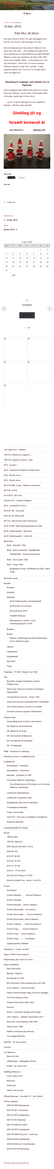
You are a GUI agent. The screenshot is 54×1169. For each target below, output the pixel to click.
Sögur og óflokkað (11, 964)
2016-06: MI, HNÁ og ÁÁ (14, 515)
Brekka (10, 634)
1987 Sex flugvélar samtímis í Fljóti (18, 459)
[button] (24, 327)
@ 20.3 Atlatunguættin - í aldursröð (18, 536)
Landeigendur (9, 761)
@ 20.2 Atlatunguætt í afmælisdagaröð (25, 601)
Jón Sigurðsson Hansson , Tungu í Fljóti (23, 697)
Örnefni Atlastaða (14, 900)
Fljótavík (13, 4)
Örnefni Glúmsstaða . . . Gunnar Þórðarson (24, 914)
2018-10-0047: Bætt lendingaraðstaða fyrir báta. (23, 526)
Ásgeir (18, 22)
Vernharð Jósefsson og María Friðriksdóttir (24, 711)
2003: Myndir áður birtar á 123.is (20, 846)
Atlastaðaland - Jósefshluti (17, 765)
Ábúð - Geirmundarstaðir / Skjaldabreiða (23, 550)
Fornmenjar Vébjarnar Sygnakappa (21, 780)
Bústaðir (7, 583)
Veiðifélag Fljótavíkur (12, 1071)
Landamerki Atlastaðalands (18, 792)
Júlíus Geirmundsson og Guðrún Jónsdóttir (24, 706)
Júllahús (10, 646)
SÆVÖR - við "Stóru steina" (15, 1042)
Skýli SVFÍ (11, 661)
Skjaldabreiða (12, 656)
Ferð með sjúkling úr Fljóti (17, 997)
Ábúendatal (8, 541)
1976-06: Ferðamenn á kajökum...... (18, 454)
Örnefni (7, 886)
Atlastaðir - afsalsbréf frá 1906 (19, 775)
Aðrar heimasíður (14, 968)
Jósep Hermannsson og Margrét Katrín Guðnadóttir (28, 701)
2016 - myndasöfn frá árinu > (15, 505)
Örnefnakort (12, 890)
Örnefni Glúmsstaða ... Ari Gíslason (21, 909)
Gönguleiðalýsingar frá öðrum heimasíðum (24, 721)
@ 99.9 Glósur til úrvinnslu (20, 606)
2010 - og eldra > (11, 465)
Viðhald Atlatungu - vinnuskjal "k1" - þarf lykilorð (23, 1096)
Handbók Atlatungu (17, 615)
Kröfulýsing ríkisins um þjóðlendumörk (19, 756)
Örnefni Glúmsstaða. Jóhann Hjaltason (23, 919)
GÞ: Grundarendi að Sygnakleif (19, 740)
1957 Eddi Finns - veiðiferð (14, 449)
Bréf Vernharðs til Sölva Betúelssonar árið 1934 (26, 983)
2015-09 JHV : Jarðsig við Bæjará (17, 500)
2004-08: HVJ (12, 851)
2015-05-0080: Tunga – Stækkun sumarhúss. (22, 485)
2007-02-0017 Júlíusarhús (17, 1110)
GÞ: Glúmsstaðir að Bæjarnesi (19, 735)
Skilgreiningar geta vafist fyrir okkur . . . (20, 959)
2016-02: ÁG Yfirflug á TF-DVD (19, 875)
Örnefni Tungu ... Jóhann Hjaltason (21, 933)
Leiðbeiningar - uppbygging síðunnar (21, 1061)
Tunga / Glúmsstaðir (15, 812)
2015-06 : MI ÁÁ (10, 490)
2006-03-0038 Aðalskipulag (18, 1105)
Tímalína (7, 1047)
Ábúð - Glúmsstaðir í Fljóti (17, 559)
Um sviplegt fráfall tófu (16, 1036)
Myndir (6, 832)
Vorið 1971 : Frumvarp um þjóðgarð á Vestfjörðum (27, 817)
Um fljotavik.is (9, 1052)
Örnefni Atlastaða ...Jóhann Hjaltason (22, 904)
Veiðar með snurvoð (15, 1090)
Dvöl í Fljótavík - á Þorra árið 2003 (21, 987)
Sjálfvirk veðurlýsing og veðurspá (20, 1031)
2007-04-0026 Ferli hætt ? (17, 1124)
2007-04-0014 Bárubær (16, 1119)
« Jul (13, 274)
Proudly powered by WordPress (16, 1163)
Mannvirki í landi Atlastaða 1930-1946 (22, 1021)
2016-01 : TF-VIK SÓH (16, 870)
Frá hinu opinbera (11, 1101)
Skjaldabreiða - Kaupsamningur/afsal (25, 554)
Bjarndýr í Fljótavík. (15, 973)
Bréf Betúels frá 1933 (15, 978)
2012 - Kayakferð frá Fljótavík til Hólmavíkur (22, 470)
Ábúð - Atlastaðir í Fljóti (16, 545)
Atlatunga (10, 597)
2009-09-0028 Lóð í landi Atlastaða (21, 1144)
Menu (28, 13)
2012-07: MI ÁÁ (13, 856)
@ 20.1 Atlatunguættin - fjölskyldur (18, 531)
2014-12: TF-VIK (13, 865)
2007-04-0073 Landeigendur (18, 1129)
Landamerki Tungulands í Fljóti (19, 797)
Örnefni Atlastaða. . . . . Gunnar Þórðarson (24, 895)
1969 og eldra (12, 836)
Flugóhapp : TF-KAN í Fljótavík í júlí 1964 (20, 672)
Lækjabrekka (12, 651)
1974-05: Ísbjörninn (14, 841)
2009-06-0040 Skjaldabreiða (18, 1139)
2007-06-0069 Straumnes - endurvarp (22, 1134)
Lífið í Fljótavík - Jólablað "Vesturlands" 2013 (25, 1016)
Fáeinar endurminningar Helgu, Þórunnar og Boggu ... (28, 992)
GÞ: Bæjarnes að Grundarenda (19, 726)
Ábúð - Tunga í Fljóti (15, 564)
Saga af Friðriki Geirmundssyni (16, 954)
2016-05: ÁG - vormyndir (14, 510)
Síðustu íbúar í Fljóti (15, 1026)
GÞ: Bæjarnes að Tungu (16, 731)
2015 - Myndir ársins (12, 480)
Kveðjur (11, 202)
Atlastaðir (10, 592)
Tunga (9, 666)
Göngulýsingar (10, 717)
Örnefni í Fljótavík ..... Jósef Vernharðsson (24, 924)
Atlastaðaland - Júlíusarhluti (18, 770)
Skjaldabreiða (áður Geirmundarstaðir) (22, 802)
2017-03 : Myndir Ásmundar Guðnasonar (20, 520)
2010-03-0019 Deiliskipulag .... (19, 1148)
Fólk (5, 677)
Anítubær (10, 587)
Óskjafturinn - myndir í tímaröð (16, 949)
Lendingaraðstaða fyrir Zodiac (16, 827)
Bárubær (10, 629)
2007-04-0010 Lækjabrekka (18, 1115)
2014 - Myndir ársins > (13, 475)
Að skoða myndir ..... (12, 578)
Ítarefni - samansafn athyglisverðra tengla (24, 1012)
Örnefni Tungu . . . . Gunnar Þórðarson (22, 928)
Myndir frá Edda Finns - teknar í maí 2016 (24, 880)
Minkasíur (11, 1080)
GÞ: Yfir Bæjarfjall (14, 745)
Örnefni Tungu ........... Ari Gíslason (21, 938)
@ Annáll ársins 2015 (18, 610)
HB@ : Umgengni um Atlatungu (17, 751)
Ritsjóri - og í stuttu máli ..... (18, 1066)
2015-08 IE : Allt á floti (13, 495)
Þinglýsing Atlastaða (15, 821)
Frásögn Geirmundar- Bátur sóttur (20, 1002)
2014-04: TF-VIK (13, 861)
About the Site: (13, 1056)
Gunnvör (10, 1007)
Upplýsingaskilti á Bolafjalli (17, 943)
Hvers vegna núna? (15, 1075)
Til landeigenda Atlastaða (17, 807)
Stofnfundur (11, 1085)
